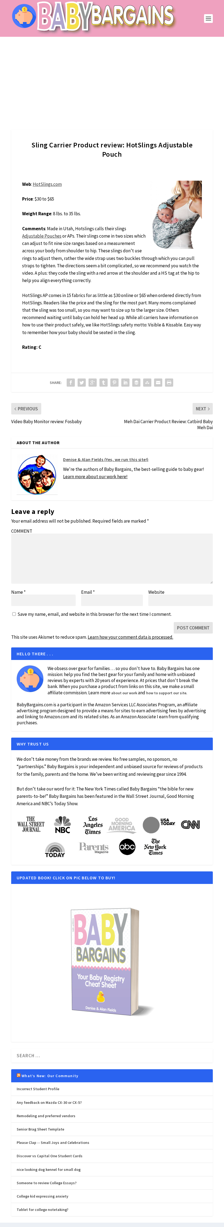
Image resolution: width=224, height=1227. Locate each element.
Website (156, 592)
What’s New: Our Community (50, 1075)
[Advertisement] (112, 78)
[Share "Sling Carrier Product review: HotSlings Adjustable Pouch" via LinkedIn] (125, 382)
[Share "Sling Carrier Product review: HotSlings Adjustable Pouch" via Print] (169, 382)
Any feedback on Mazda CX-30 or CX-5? (49, 1102)
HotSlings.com (47, 184)
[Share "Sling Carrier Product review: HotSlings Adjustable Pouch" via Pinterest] (114, 382)
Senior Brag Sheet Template (40, 1129)
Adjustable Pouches (41, 236)
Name (18, 592)
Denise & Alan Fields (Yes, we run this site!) (106, 459)
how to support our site (166, 692)
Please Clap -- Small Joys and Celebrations (53, 1142)
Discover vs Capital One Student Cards (49, 1155)
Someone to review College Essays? (46, 1182)
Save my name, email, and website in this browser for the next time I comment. (94, 614)
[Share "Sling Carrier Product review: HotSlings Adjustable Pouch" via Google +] (92, 382)
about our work (124, 692)
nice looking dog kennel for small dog (49, 1169)
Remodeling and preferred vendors (46, 1115)
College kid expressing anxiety (42, 1196)
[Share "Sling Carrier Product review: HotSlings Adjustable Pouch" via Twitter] (81, 382)
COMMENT (21, 531)
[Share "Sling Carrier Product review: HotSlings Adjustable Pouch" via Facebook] (70, 382)
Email (88, 592)
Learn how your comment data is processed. (130, 637)
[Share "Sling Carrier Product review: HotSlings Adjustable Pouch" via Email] (158, 382)
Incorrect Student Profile (38, 1088)
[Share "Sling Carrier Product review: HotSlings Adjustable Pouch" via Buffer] (136, 382)
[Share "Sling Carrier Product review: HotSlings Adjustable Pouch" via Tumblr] (103, 382)
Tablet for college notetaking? (42, 1209)
